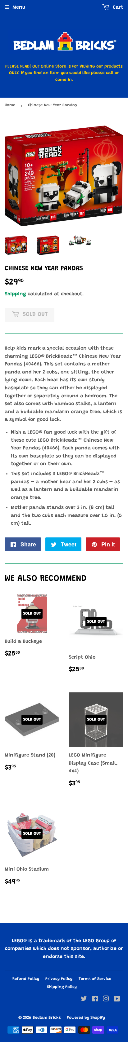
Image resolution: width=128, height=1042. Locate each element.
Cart (117, 7)
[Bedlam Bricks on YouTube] (117, 999)
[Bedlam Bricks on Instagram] (106, 999)
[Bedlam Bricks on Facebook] (95, 999)
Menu (18, 7)
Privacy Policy (58, 979)
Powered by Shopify (86, 1018)
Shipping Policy (62, 987)
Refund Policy (25, 979)
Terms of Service (95, 979)
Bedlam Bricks (47, 1018)
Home (10, 105)
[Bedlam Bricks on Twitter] (84, 999)
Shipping (15, 294)
